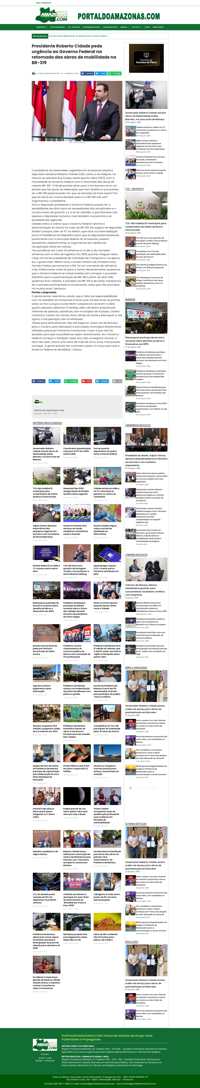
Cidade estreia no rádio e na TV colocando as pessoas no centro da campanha (106, 492)
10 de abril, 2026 (142, 503)
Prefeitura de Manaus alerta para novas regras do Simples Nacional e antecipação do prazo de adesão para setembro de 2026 (46, 941)
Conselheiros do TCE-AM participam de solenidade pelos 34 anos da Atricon (107, 728)
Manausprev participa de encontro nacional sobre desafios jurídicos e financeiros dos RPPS (46, 607)
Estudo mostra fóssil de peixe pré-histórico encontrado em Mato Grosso (45, 650)
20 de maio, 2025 (142, 641)
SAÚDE (147, 27)
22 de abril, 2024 (142, 777)
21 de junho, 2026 (142, 731)
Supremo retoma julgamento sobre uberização (42, 688)
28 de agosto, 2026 (133, 122)
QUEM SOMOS (158, 27)
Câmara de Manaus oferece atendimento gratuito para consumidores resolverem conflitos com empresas (145, 590)
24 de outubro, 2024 (143, 745)
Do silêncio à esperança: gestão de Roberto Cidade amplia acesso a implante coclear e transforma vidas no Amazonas (46, 983)
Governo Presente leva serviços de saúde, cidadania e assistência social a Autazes (75, 529)
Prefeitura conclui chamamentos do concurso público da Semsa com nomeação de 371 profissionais (76, 651)
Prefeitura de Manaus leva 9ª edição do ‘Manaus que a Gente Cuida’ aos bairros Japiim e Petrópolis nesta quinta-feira (107, 651)
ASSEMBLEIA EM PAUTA (91, 27)
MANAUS (123, 27)
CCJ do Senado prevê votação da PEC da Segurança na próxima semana (44, 898)
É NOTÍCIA (136, 27)
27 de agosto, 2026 (143, 176)
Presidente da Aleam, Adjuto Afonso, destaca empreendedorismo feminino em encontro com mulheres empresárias (146, 460)
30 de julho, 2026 (142, 484)
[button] (87, 73)
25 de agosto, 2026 (143, 270)
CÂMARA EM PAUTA (110, 27)
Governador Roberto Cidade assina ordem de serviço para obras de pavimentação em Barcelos (145, 709)
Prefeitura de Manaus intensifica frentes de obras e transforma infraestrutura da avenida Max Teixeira (76, 731)
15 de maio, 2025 (142, 657)
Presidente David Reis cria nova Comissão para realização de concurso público (150, 635)
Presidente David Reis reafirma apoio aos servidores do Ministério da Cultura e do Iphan (151, 622)
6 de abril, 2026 (141, 544)
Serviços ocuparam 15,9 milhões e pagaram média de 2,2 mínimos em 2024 (46, 728)
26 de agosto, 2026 (143, 398)
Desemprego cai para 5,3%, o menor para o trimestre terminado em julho (106, 569)
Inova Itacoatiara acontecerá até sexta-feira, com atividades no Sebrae (151, 739)
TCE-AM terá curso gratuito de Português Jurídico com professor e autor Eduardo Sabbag (76, 569)
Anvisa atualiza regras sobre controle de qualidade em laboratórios (105, 529)
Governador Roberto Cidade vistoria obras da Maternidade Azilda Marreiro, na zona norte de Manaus (46, 454)
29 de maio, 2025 (142, 627)
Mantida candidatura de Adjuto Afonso (45, 853)
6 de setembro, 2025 (144, 614)
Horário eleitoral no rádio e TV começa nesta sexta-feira (46, 568)
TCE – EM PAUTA (73, 27)
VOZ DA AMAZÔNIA (57, 27)
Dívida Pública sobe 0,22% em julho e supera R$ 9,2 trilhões (76, 768)
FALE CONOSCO (43, 3)
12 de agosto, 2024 (143, 761)
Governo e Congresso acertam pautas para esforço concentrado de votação (106, 770)
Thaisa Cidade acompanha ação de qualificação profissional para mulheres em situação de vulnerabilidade (106, 815)
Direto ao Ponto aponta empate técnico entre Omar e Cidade (105, 606)
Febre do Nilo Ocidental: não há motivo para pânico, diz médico (106, 937)
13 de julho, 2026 (131, 598)
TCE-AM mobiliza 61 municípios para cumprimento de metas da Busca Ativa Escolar (45, 492)
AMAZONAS (40, 27)
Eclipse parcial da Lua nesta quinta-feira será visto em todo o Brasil (75, 811)
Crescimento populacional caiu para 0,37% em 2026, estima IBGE (77, 451)
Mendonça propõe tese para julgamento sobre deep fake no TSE (75, 937)
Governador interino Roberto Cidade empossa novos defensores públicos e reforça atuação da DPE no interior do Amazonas (150, 495)
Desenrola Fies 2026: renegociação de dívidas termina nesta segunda (76, 491)
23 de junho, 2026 (132, 715)
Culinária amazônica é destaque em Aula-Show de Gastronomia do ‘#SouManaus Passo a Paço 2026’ (76, 900)
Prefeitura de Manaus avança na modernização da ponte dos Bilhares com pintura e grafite (77, 689)
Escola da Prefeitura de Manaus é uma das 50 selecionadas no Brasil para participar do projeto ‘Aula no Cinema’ (107, 691)
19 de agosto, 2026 (132, 468)
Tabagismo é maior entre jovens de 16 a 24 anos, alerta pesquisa (107, 897)
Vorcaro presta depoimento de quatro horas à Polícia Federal (105, 451)
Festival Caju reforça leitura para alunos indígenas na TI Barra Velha (44, 812)
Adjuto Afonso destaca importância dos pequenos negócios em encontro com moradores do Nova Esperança (46, 531)
